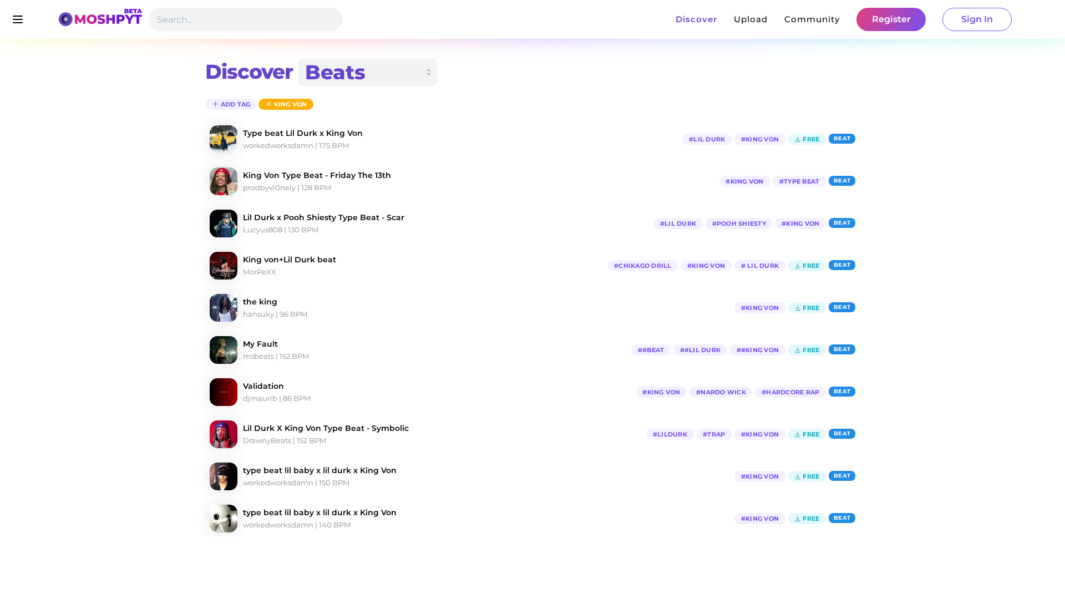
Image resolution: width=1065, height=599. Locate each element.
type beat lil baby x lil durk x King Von (320, 470)
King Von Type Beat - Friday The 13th (317, 175)
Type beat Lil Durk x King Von (303, 133)
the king (260, 302)
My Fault (260, 344)
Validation (263, 386)
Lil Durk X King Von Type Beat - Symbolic (326, 428)
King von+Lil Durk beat (289, 260)
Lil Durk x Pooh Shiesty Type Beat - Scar (323, 217)
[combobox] (367, 72)
